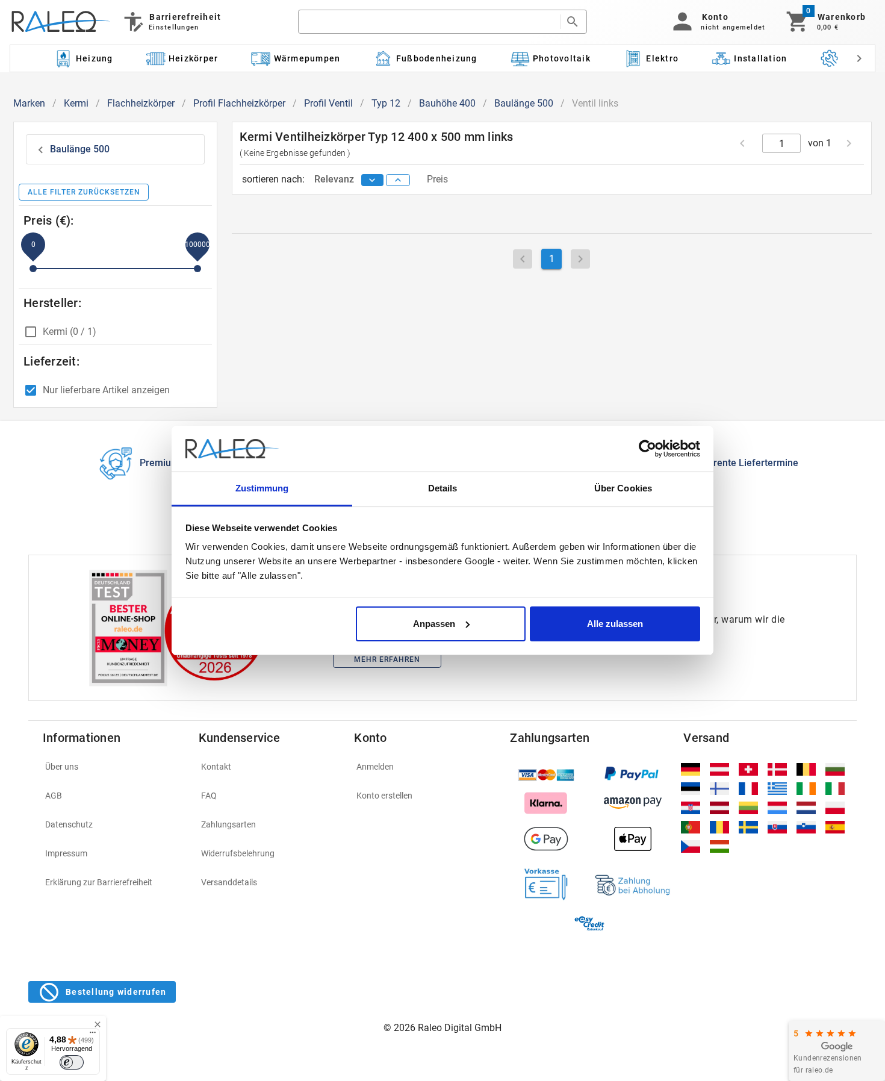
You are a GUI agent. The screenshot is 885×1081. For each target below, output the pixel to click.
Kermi (76, 103)
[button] (717, 22)
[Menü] (92, 1035)
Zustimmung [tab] (262, 488)
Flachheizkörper (141, 103)
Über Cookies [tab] (623, 488)
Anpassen (434, 623)
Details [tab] (443, 488)
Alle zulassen (615, 623)
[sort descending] (372, 180)
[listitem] (113, 766)
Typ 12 (385, 103)
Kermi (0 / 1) (69, 331)
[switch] (72, 1062)
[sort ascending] (398, 180)
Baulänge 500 (523, 103)
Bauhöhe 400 (447, 103)
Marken (29, 103)
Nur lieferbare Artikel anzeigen (106, 390)
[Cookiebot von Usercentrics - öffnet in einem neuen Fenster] (647, 449)
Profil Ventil (328, 103)
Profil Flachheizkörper (239, 103)
